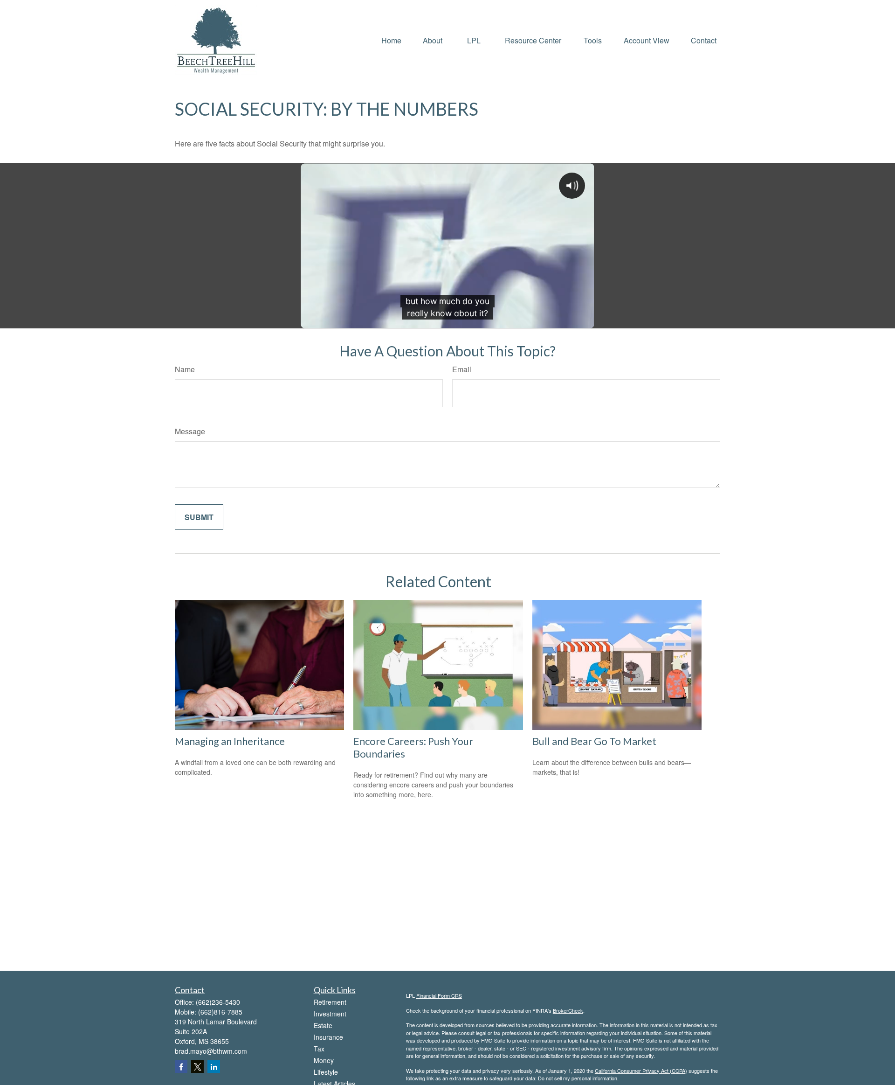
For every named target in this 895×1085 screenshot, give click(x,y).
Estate (323, 1025)
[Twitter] (197, 1066)
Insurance (328, 1037)
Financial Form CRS (439, 995)
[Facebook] (181, 1066)
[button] (391, 39)
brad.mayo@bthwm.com (211, 1051)
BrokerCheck (568, 1010)
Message (190, 431)
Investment (330, 1013)
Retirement (330, 1002)
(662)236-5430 (218, 1002)
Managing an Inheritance (230, 741)
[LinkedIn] (213, 1066)
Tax (319, 1048)
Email (461, 369)
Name (185, 369)
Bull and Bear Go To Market (594, 741)
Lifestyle (326, 1072)
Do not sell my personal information (577, 1078)
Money (324, 1060)
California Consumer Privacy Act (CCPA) (641, 1070)
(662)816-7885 (220, 1011)
